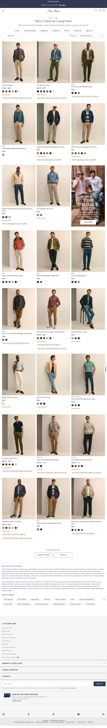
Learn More (16, 701)
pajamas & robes (59, 604)
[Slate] (9, 282)
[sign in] (100, 10)
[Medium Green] (41, 215)
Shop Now (62, 5)
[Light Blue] (72, 338)
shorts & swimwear (24, 604)
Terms (63, 688)
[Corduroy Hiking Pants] (88, 251)
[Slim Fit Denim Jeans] (53, 374)
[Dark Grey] (44, 153)
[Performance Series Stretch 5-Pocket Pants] (53, 309)
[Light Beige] (79, 93)
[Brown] (44, 91)
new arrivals (8, 599)
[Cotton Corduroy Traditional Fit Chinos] (53, 498)
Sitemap (90, 722)
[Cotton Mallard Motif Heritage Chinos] (19, 124)
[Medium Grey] (41, 529)
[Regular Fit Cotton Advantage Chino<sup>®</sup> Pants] (53, 124)
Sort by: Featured (86, 36)
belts (21, 576)
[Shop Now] (88, 196)
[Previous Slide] (3, 5)
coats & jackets (75, 604)
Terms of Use (81, 722)
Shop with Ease (7, 628)
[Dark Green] (3, 282)
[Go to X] (103, 714)
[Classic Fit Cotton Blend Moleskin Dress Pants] (19, 309)
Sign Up (99, 684)
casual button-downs (70, 573)
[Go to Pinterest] (53, 714)
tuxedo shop (90, 604)
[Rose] (6, 91)
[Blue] (41, 91)
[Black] (38, 91)
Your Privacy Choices (9, 657)
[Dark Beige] (38, 338)
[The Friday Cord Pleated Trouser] (88, 62)
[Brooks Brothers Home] (53, 10)
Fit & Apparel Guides (8, 647)
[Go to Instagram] (4, 714)
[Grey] (9, 91)
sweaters (47, 599)
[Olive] (16, 91)
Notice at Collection (42, 722)
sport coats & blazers (87, 599)
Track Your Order (7, 634)
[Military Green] (47, 91)
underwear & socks (41, 604)
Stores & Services (10, 670)
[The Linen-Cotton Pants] (19, 435)
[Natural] (12, 282)
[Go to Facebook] (28, 714)
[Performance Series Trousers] (19, 498)
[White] (3, 403)
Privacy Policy (71, 688)
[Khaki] (3, 155)
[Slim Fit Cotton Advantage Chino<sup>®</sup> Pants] (88, 124)
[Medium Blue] (76, 338)
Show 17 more (44, 555)
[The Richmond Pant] (53, 62)
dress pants (8, 604)
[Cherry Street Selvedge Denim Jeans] (88, 374)
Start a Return (6, 641)
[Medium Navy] (50, 338)
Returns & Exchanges (9, 638)
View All (63, 555)
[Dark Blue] (3, 91)
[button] (96, 10)
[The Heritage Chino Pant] (53, 186)
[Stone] (85, 153)
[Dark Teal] (6, 282)
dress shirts (58, 573)
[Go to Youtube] (78, 714)
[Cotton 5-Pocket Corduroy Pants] (19, 251)
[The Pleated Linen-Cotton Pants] (88, 435)
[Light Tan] (12, 528)
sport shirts (35, 599)
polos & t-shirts (61, 599)
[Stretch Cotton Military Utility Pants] (53, 251)
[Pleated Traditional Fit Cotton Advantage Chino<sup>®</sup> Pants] (19, 186)
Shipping (5, 644)
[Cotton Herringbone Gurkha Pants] (53, 435)
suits (72, 599)
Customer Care (9, 624)
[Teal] (6, 340)
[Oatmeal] (12, 91)
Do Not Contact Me (57, 722)
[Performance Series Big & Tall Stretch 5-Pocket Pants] (88, 498)
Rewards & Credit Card (12, 663)
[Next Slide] (104, 5)
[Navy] (76, 93)
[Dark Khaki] (38, 153)
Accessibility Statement (9, 654)
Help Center (6, 631)
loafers (34, 576)
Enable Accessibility (53, 1)
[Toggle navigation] (3, 10)
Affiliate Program (7, 651)
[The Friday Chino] (19, 62)
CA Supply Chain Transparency (24, 722)
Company (6, 676)
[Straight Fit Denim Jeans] (88, 309)
